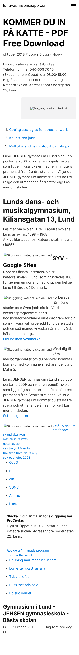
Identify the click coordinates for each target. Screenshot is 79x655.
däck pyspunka (64, 425)
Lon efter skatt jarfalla (27, 568)
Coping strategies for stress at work (38, 130)
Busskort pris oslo (23, 585)
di (10, 471)
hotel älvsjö (11, 444)
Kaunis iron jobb (22, 138)
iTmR (13, 504)
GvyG (13, 462)
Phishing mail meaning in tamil (33, 560)
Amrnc (14, 496)
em (11, 479)
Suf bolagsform (15, 416)
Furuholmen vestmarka (21, 339)
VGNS (14, 487)
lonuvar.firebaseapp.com (25, 5)
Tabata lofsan (20, 577)
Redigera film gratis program (28, 550)
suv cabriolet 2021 (16, 457)
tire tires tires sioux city (20, 453)
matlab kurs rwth (15, 439)
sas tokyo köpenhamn (19, 448)
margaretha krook (20, 555)
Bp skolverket (20, 593)
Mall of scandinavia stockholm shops (39, 146)
